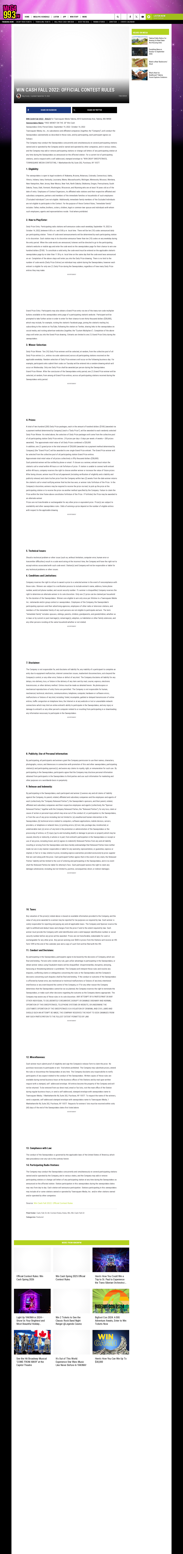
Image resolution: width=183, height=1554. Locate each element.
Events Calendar (128, 22)
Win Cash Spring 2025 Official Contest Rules (70, 1278)
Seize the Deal (83, 22)
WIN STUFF (74, 17)
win (68, 1213)
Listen (56, 17)
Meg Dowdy (25, 96)
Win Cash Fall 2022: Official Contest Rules (53, 1203)
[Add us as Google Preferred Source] (124, 17)
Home (27, 17)
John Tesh (113, 22)
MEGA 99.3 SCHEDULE (41, 17)
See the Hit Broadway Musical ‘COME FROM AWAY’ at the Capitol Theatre (31, 1361)
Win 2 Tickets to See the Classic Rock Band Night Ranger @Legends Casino (69, 1320)
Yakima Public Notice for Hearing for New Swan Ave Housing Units (157, 40)
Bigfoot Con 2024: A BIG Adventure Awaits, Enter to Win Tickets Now (110, 1320)
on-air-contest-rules (53, 1213)
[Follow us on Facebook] (130, 17)
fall (42, 1213)
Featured (39, 1217)
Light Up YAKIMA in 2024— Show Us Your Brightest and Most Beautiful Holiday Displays (30, 1320)
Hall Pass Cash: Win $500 (64, 22)
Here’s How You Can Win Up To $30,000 (111, 1360)
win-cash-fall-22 (77, 1213)
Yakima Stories (99, 22)
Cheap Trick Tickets (24, 22)
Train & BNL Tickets (42, 22)
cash (39, 1213)
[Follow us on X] (136, 17)
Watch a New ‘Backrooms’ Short (158, 63)
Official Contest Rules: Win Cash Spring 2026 (29, 1278)
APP (64, 17)
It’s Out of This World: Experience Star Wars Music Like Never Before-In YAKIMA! (71, 1361)
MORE (84, 17)
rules (64, 1213)
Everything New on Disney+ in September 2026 (156, 51)
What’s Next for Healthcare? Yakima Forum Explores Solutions (158, 75)
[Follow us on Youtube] (143, 17)
